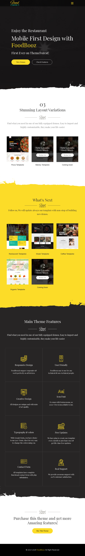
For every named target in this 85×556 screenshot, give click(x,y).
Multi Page (17, 158)
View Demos (20, 62)
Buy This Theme (42, 531)
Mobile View (17, 164)
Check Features (42, 62)
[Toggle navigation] (72, 3)
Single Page (17, 152)
